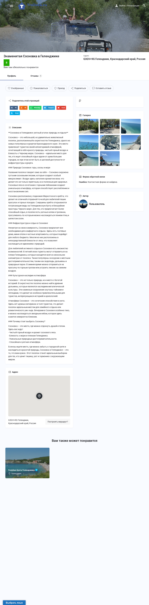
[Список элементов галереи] (89, 126)
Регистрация (133, 6)
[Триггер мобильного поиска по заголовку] (144, 6)
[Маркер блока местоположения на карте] (39, 396)
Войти (122, 6)
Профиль (11, 76)
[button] (14, 108)
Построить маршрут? (58, 422)
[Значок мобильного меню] (11, 6)
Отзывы (36, 76)
